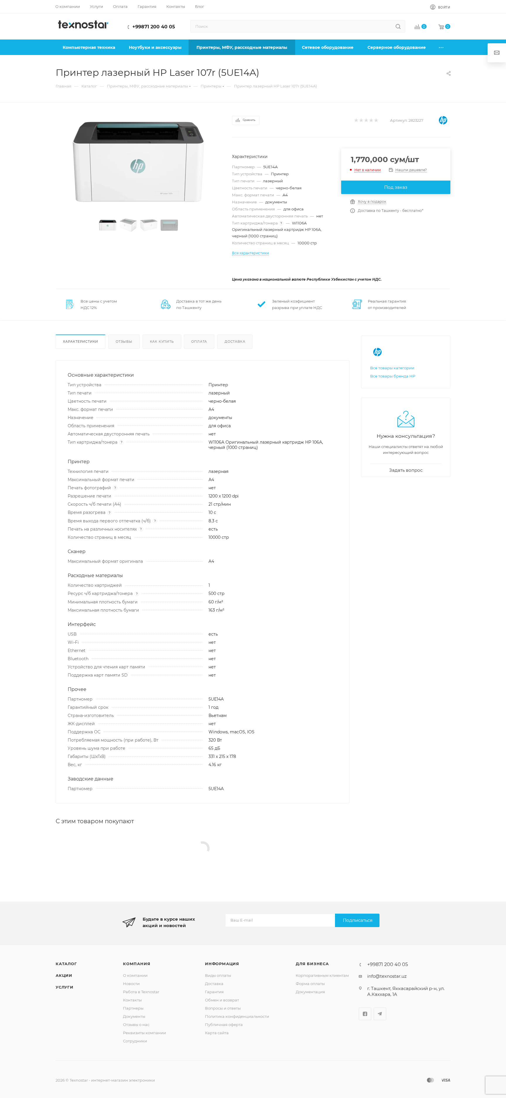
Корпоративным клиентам (322, 975)
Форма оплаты (310, 983)
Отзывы (124, 341)
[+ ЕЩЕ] (441, 47)
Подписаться (357, 920)
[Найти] (398, 26)
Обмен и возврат (222, 1000)
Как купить (162, 341)
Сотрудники (135, 1041)
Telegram (380, 1014)
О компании (135, 975)
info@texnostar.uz (387, 976)
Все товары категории (392, 368)
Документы (134, 1016)
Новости (131, 983)
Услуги (64, 987)
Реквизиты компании (144, 1032)
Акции (64, 975)
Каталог (66, 963)
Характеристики (80, 341)
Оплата (199, 341)
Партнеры (133, 1008)
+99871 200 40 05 (153, 27)
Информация (222, 963)
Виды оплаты (218, 975)
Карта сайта (217, 1032)
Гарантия (214, 991)
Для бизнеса (312, 963)
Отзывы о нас (136, 1024)
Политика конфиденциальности (237, 1016)
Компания (136, 963)
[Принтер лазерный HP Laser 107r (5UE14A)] (138, 161)
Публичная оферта (224, 1024)
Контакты (132, 1000)
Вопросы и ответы (223, 1008)
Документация (310, 991)
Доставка (235, 341)
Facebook (365, 1014)
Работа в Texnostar (141, 991)
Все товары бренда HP (392, 376)
